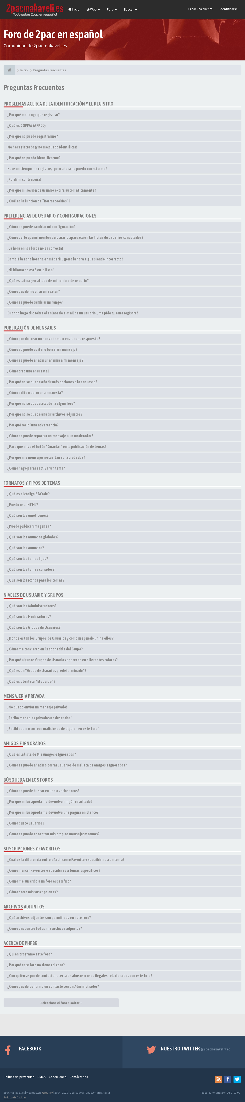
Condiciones (58, 1077)
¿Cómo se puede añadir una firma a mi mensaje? (45, 360)
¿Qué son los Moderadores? (29, 616)
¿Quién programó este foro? (29, 954)
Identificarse (229, 9)
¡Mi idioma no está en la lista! (30, 270)
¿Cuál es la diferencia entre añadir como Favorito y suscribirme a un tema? (65, 859)
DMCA (42, 1077)
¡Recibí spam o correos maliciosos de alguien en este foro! (53, 728)
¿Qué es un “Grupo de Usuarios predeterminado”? (46, 670)
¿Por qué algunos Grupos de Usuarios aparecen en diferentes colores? (62, 660)
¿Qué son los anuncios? (25, 548)
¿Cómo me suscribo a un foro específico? (39, 881)
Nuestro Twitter (195, 1048)
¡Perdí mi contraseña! (24, 179)
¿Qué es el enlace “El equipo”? (31, 681)
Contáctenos (79, 1077)
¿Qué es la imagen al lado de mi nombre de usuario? (48, 280)
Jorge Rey (47, 1092)
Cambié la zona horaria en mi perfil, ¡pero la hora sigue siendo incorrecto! (65, 259)
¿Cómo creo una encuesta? (28, 371)
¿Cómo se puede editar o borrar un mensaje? (42, 349)
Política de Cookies (15, 1097)
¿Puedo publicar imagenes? (29, 526)
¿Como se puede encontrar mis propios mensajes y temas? (53, 834)
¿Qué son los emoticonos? (28, 515)
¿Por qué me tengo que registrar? (33, 114)
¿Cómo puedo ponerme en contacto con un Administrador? (53, 986)
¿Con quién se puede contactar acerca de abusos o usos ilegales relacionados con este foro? (79, 975)
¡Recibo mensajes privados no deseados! (39, 718)
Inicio (75, 9)
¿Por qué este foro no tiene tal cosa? (36, 965)
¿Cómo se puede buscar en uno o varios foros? (43, 791)
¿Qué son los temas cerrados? (30, 569)
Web (93, 9)
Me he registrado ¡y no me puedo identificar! (42, 147)
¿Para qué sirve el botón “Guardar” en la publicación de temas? (56, 446)
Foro (110, 9)
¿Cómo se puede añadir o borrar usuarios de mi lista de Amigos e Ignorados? (67, 765)
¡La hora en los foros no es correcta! (35, 248)
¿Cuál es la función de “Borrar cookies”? (38, 201)
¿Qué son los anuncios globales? (32, 537)
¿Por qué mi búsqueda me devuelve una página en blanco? (53, 812)
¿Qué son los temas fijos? (27, 558)
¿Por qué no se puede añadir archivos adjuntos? (44, 414)
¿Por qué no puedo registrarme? (32, 136)
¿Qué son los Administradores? (31, 606)
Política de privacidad (19, 1077)
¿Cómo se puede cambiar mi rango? (35, 302)
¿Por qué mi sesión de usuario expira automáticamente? (51, 190)
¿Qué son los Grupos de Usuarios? (34, 627)
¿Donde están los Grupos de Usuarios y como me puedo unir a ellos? (60, 638)
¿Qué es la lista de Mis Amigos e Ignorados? (41, 754)
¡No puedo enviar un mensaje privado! (37, 707)
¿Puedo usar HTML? (22, 504)
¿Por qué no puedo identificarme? (34, 158)
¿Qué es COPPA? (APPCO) (26, 125)
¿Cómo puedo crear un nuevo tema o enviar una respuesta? (53, 338)
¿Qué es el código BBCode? (28, 494)
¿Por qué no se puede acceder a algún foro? (41, 403)
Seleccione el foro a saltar (60, 1003)
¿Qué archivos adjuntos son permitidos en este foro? (49, 917)
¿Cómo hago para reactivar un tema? (36, 468)
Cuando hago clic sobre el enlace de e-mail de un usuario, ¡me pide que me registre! (72, 313)
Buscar (129, 9)
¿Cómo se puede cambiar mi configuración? (41, 226)
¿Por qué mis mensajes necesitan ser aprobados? (46, 457)
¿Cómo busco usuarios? (25, 823)
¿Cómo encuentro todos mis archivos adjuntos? (44, 928)
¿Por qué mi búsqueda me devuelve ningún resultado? (49, 801)
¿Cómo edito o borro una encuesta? (35, 392)
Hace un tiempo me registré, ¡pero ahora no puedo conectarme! (57, 168)
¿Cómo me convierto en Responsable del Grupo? (45, 649)
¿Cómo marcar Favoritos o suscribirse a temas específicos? (53, 870)
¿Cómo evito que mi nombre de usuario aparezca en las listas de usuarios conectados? (75, 237)
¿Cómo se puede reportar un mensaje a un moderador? (50, 436)
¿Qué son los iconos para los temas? (35, 580)
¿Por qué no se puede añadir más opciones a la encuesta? (52, 382)
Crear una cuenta (200, 9)
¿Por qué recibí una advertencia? (33, 425)
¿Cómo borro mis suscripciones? (32, 892)
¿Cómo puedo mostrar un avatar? (33, 291)
